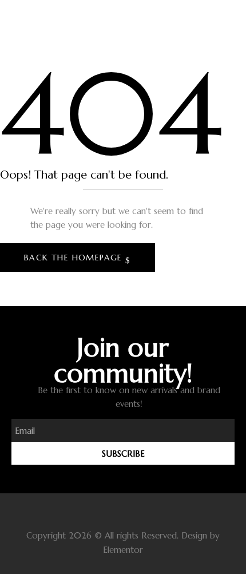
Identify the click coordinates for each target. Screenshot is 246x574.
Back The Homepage (74, 257)
